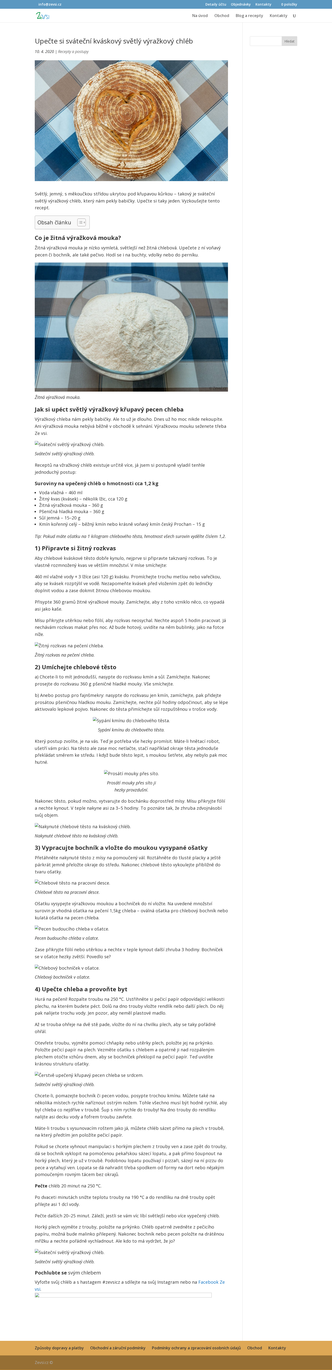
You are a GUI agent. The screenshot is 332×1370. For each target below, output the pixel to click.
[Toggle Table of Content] (79, 222)
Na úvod (200, 16)
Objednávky (241, 5)
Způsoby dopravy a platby (59, 1348)
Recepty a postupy (73, 51)
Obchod (221, 16)
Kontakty (263, 5)
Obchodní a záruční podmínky (118, 1348)
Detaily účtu (215, 5)
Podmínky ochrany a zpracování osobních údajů (196, 1348)
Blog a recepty (249, 16)
